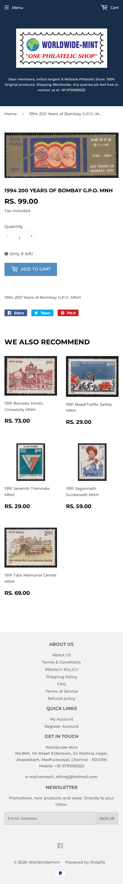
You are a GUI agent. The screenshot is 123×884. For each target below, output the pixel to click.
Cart (114, 7)
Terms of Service (61, 691)
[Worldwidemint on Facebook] (60, 846)
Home (10, 113)
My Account (61, 719)
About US (61, 654)
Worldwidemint (44, 862)
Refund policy (61, 698)
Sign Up (107, 818)
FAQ (61, 684)
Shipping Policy (61, 676)
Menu (17, 7)
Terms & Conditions (61, 662)
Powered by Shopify (85, 862)
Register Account (61, 726)
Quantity (13, 226)
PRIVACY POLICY (61, 669)
